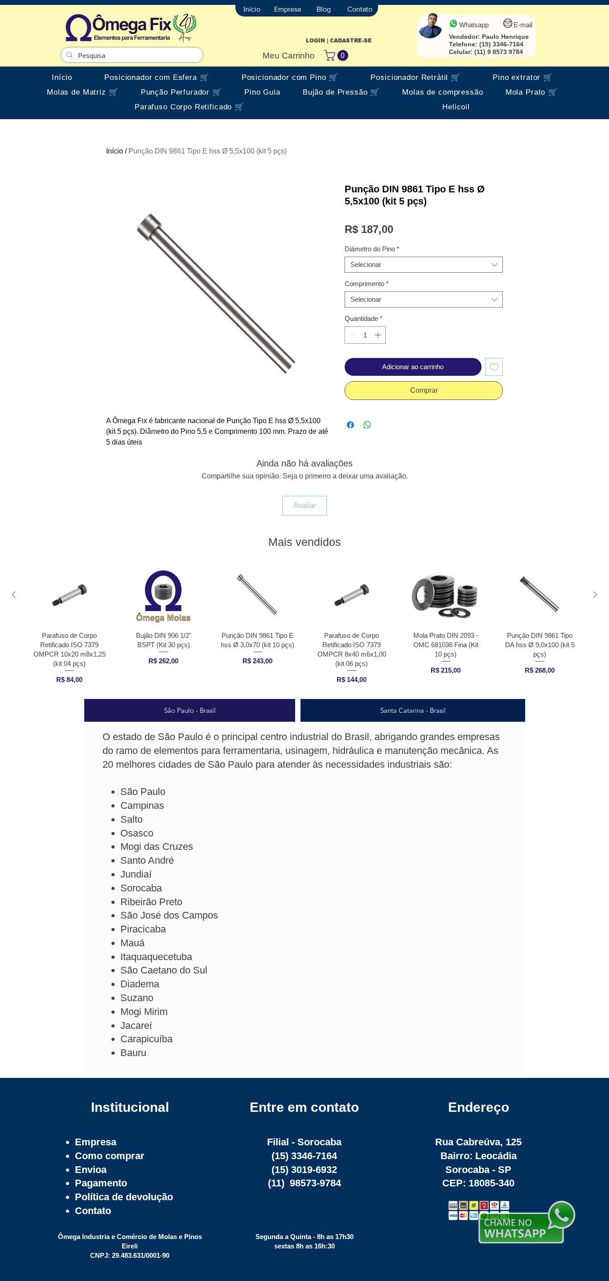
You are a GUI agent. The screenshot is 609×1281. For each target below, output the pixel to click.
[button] (337, 55)
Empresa (95, 1142)
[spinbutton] (365, 335)
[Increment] (379, 335)
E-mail (523, 25)
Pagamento (101, 1183)
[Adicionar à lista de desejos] (494, 367)
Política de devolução (124, 1196)
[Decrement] (352, 335)
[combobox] (424, 265)
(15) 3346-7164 (501, 44)
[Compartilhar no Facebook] (350, 425)
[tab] (189, 710)
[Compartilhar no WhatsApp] (367, 425)
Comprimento (367, 283)
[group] (304, 628)
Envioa (91, 1169)
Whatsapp (474, 25)
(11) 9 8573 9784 (498, 51)
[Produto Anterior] (13, 594)
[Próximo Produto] (595, 594)
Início (114, 151)
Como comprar (109, 1155)
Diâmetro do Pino (372, 249)
